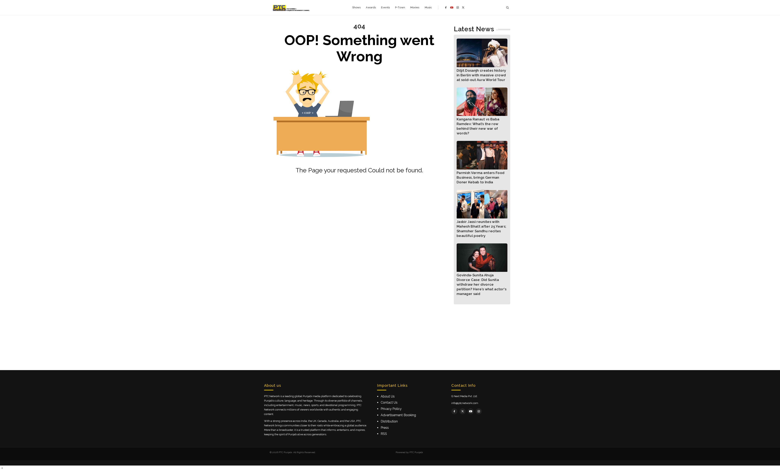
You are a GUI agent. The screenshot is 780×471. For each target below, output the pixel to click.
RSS (384, 434)
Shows (356, 7)
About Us (388, 396)
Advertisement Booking (398, 415)
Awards (371, 7)
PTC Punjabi (416, 452)
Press (385, 428)
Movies (414, 7)
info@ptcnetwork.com (464, 403)
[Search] (507, 7)
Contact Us (389, 402)
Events (385, 7)
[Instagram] (457, 7)
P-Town (400, 7)
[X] (463, 7)
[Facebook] (445, 7)
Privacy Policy (391, 409)
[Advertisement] (390, 332)
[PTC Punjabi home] (291, 7)
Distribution (389, 421)
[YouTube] (451, 7)
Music (428, 7)
